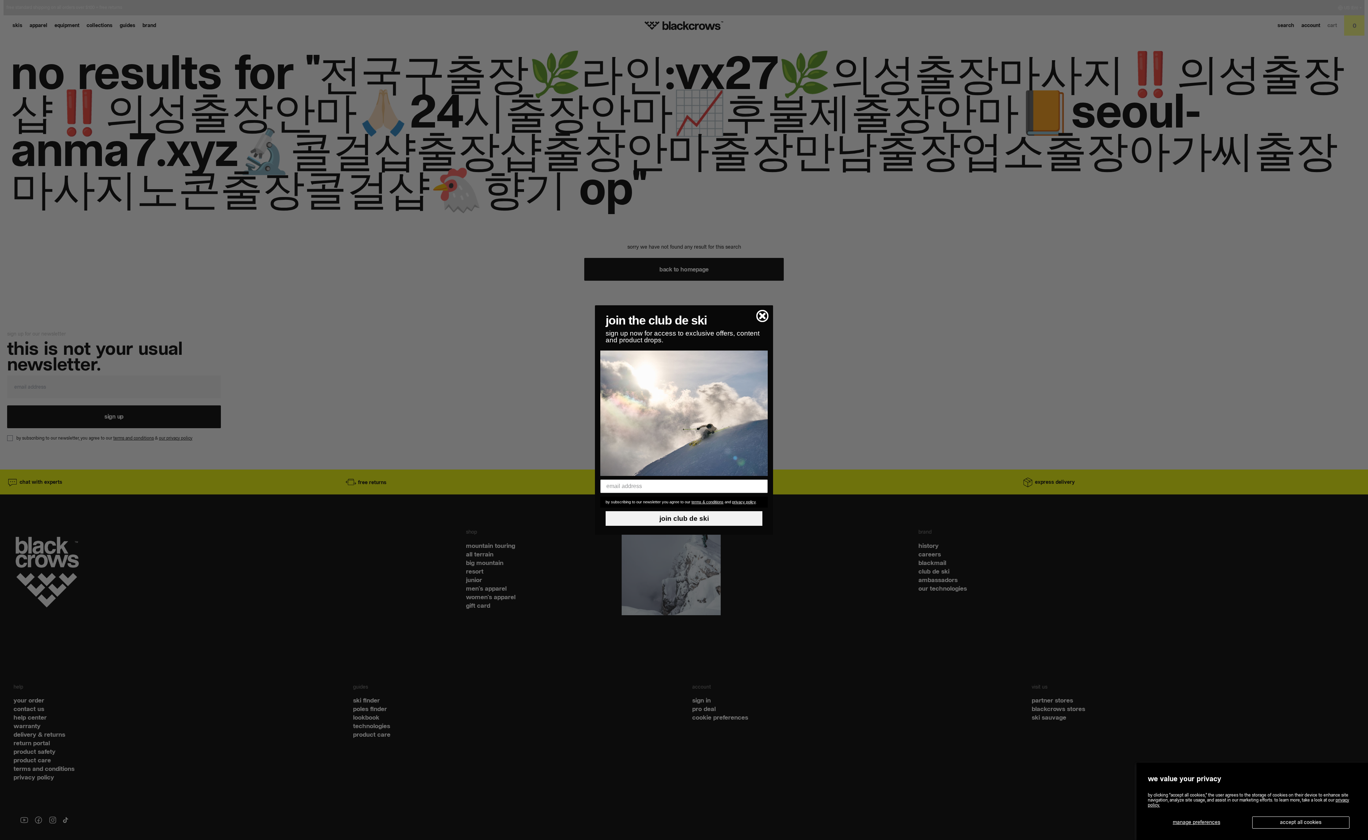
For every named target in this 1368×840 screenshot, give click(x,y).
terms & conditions (707, 502)
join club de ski (684, 518)
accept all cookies (1300, 822)
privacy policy (744, 502)
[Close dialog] (762, 316)
